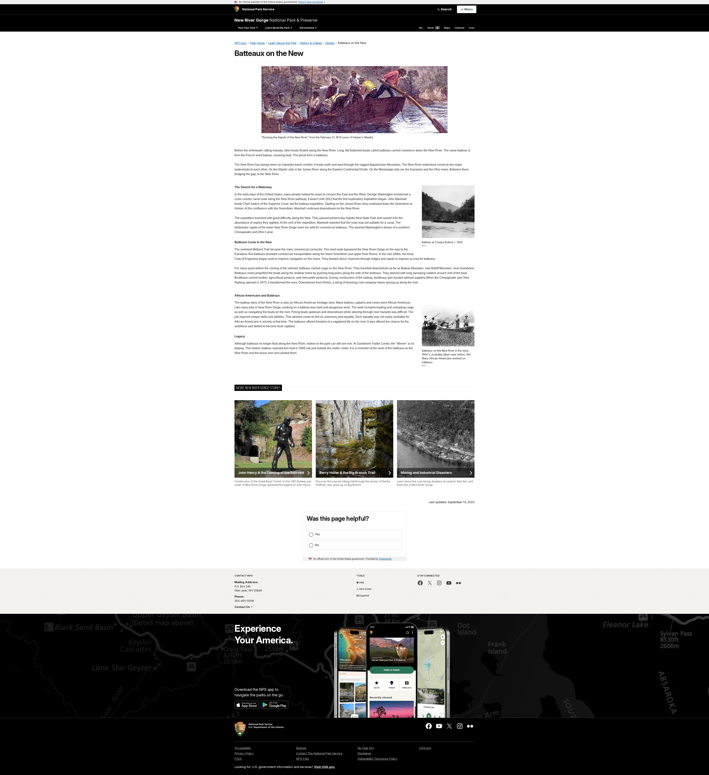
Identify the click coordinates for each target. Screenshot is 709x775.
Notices (301, 748)
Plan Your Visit (246, 27)
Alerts (432, 27)
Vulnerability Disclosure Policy (377, 759)
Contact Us (242, 607)
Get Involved (306, 27)
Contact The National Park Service (319, 753)
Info (421, 27)
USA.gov (425, 748)
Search (446, 9)
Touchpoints (385, 558)
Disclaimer (364, 753)
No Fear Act (365, 748)
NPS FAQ (302, 759)
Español (364, 595)
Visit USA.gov (324, 767)
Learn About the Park (277, 27)
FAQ (361, 582)
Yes (317, 534)
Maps (447, 27)
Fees (472, 27)
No (317, 545)
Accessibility (242, 748)
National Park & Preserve (275, 20)
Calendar (460, 27)
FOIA (238, 759)
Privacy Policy (244, 753)
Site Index (365, 588)
